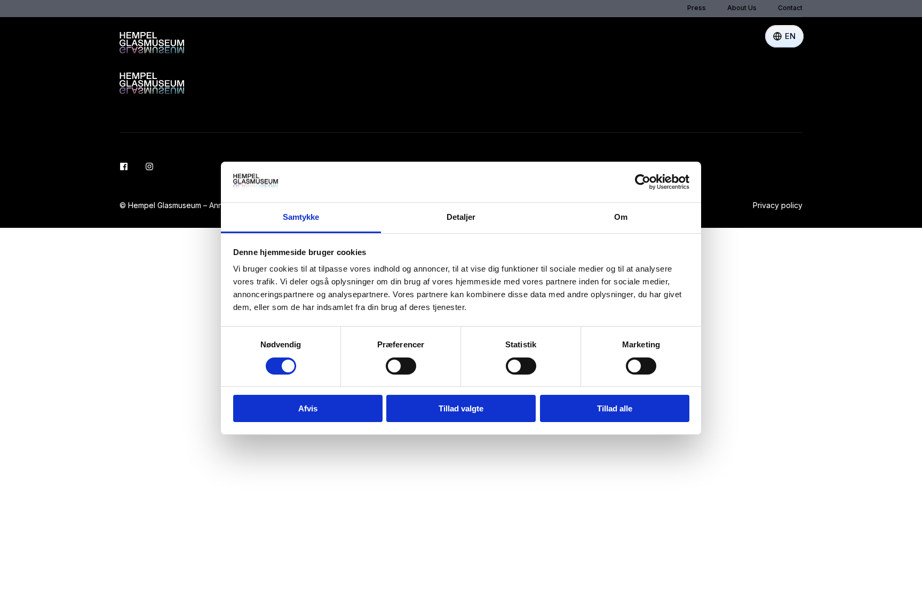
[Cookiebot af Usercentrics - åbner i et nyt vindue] (642, 182)
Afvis (307, 408)
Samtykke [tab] (301, 216)
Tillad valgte (461, 408)
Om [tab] (620, 216)
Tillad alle (614, 408)
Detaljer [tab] (461, 216)
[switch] (401, 366)
